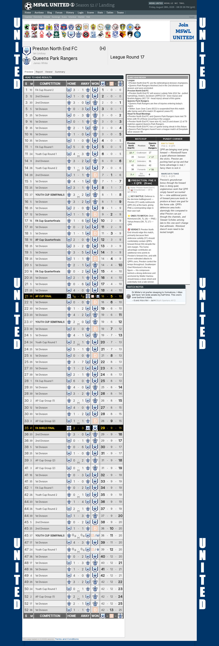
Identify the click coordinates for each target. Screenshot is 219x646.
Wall (88, 17)
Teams (120, 12)
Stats (100, 12)
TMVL (181, 3)
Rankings (56, 17)
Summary (60, 71)
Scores (90, 12)
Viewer (49, 71)
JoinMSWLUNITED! (183, 31)
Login (80, 12)
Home (28, 12)
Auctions (39, 12)
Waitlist (81, 17)
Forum (58, 12)
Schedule (72, 17)
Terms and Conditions (67, 639)
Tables (109, 12)
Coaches (28, 17)
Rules (64, 17)
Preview (29, 71)
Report (39, 71)
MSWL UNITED (156, 3)
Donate (47, 17)
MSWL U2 (168, 3)
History (70, 12)
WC (176, 3)
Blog (49, 12)
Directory (38, 17)
